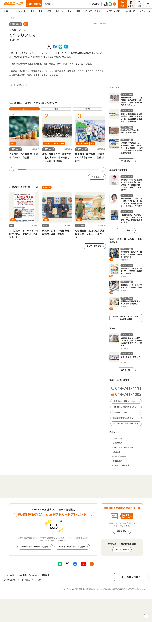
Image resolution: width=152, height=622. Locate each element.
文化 (32, 11)
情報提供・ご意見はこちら (124, 401)
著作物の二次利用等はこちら (125, 407)
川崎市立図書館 (119, 456)
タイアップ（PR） (113, 11)
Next (104, 170)
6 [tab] (62, 169)
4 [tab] (46, 169)
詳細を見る (121, 531)
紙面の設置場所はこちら (123, 418)
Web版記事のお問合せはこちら (125, 424)
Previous (11, 170)
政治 (70, 11)
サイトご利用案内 (23, 580)
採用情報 (45, 575)
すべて (5, 11)
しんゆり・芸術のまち (122, 465)
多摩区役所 (117, 439)
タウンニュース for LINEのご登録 (34, 547)
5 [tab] (54, 169)
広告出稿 (95, 4)
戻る (12, 18)
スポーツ (59, 11)
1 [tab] (22, 169)
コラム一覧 (125, 370)
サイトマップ (36, 580)
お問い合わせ (133, 577)
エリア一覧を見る (94, 246)
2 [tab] (30, 169)
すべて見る (125, 161)
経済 (78, 11)
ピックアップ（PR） (93, 11)
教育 (49, 11)
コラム (142, 11)
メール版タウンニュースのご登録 (71, 547)
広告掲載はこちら (120, 412)
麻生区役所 (117, 461)
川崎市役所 (117, 443)
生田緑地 (116, 452)
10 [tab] (95, 169)
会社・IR (131, 6)
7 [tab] (70, 169)
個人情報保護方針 (9, 580)
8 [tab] (78, 169)
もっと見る (96, 177)
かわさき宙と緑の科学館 (123, 447)
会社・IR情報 (10, 575)
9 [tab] (86, 169)
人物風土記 (130, 11)
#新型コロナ (22, 85)
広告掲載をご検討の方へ (29, 575)
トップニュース (19, 11)
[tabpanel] (24, 137)
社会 (41, 11)
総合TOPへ (49, 4)
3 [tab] (38, 169)
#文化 (13, 85)
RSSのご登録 (121, 549)
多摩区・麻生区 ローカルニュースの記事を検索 (125, 318)
